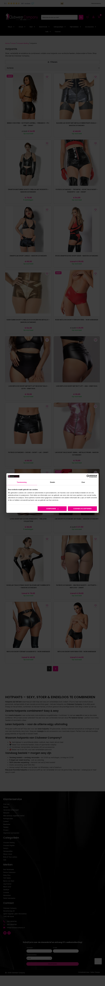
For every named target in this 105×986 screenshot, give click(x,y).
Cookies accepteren (82, 508)
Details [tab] (52, 482)
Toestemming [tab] (22, 482)
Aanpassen (51, 508)
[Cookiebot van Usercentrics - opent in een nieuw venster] (88, 476)
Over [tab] (83, 482)
